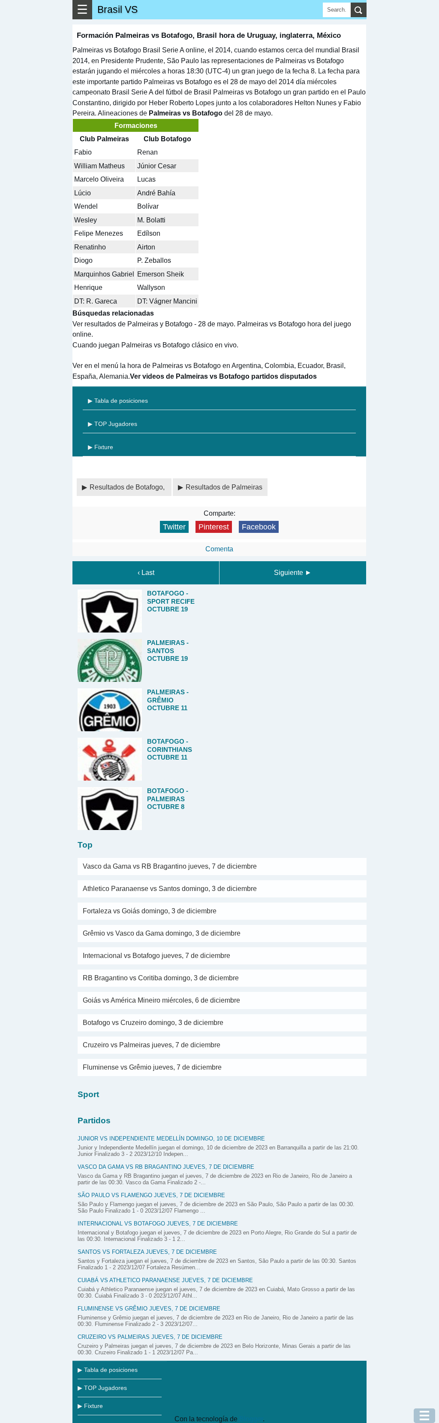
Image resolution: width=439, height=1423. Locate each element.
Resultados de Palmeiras (224, 487)
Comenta (219, 549)
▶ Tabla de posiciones (118, 400)
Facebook (259, 527)
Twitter (174, 527)
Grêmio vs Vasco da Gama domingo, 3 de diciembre (162, 933)
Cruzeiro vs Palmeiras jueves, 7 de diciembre (151, 1045)
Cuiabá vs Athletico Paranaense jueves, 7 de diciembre (165, 1280)
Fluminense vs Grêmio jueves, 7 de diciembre (152, 1067)
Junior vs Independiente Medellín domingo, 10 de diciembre (171, 1138)
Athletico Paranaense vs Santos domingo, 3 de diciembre (170, 888)
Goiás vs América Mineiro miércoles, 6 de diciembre (161, 1000)
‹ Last (146, 572)
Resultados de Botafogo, (128, 487)
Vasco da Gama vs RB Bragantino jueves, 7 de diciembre (170, 866)
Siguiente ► (293, 572)
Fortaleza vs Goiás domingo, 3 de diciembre (149, 911)
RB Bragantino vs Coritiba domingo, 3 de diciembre (161, 978)
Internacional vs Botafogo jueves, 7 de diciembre (156, 955)
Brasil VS (117, 9)
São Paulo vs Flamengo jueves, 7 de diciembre (151, 1195)
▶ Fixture (100, 447)
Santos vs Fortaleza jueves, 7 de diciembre (147, 1252)
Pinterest (213, 527)
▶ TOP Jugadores (112, 423)
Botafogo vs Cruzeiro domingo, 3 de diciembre (153, 1022)
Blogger (251, 1419)
